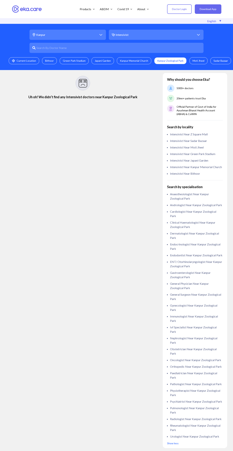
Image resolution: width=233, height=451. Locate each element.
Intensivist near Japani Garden (189, 160)
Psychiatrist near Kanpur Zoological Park (196, 401)
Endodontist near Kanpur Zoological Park (196, 255)
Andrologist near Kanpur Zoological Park (196, 205)
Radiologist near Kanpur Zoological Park (196, 419)
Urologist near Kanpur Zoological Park (194, 436)
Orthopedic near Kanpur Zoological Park (196, 366)
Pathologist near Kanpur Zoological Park (196, 384)
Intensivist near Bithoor (185, 173)
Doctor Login (179, 9)
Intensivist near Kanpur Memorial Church (196, 167)
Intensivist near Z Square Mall (189, 134)
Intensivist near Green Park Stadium (192, 154)
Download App (208, 9)
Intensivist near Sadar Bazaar (188, 140)
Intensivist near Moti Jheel (187, 147)
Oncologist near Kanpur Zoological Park (195, 360)
